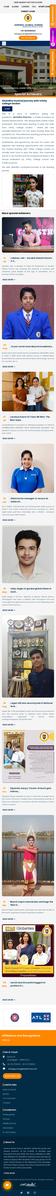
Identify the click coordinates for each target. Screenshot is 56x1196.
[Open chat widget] (7, 1185)
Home (6, 6)
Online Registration (52, 61)
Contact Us (12, 1076)
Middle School (9, 1123)
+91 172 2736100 (28, 1064)
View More (10, 1173)
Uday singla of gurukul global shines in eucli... (31, 590)
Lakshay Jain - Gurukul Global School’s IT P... (31, 260)
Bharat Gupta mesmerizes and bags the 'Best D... (31, 903)
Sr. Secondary (9, 1132)
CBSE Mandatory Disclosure (28, 2)
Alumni (15, 6)
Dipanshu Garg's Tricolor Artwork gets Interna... (30, 790)
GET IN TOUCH (28, 38)
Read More (8, 279)
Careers (25, 6)
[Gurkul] (28, 18)
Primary (6, 1119)
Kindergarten (9, 1114)
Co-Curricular (9, 1098)
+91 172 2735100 (13, 1064)
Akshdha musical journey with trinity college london (28, 88)
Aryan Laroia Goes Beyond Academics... (32, 346)
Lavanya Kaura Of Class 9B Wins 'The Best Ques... (30, 418)
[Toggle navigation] (28, 43)
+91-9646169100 (28, 30)
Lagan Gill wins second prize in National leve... (31, 705)
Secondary (8, 1128)
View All (6, 1040)
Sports (6, 1094)
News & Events (9, 1089)
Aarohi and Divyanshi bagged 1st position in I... (27, 984)
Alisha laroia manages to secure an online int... (29, 500)
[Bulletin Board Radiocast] (53, 2)
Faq (34, 6)
